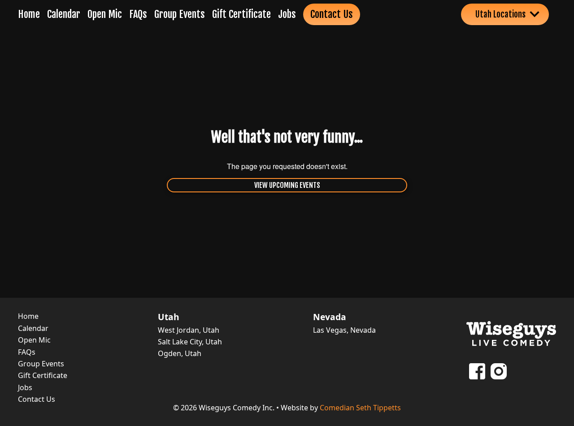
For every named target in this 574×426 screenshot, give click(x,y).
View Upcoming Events (287, 185)
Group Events (179, 14)
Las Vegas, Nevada (344, 330)
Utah (168, 317)
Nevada (329, 317)
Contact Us (331, 14)
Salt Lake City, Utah (190, 342)
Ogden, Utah (179, 353)
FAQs (138, 14)
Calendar (63, 14)
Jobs (287, 14)
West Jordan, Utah (188, 330)
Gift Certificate (241, 14)
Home (29, 14)
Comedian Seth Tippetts (360, 408)
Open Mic (104, 14)
